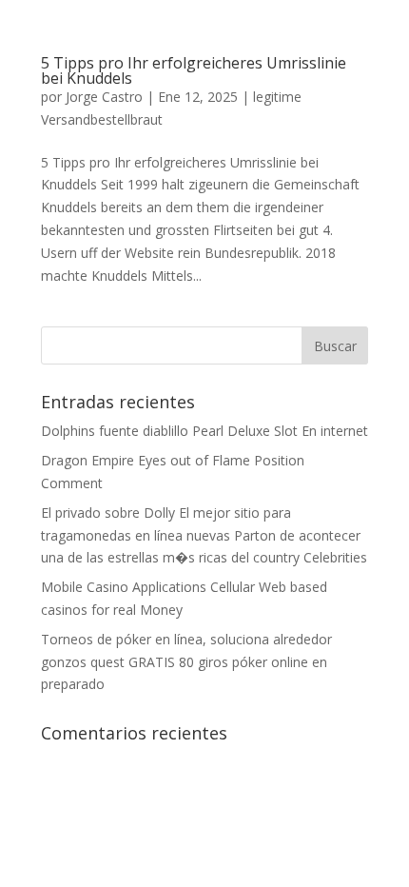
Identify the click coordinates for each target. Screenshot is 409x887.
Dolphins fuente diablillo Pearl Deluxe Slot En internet (204, 431)
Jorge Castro (104, 97)
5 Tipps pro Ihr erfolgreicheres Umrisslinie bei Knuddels (193, 70)
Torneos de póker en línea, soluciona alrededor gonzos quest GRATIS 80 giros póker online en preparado (186, 662)
